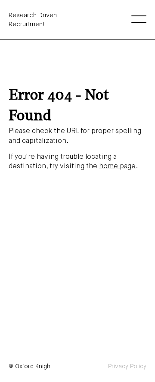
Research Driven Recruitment (33, 19)
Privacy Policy (127, 367)
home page (117, 166)
